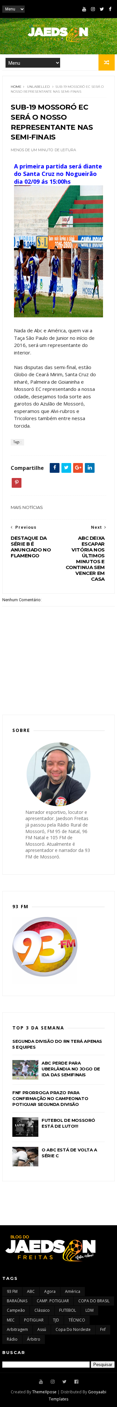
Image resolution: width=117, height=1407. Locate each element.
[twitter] (102, 9)
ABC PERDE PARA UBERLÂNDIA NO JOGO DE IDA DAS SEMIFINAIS (71, 1068)
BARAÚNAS (17, 1301)
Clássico (42, 1310)
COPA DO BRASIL (94, 1301)
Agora (50, 1291)
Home (16, 87)
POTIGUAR (34, 1320)
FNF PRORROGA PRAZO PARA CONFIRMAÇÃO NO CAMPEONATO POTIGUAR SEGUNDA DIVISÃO (50, 1098)
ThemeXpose (44, 1392)
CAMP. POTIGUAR (53, 1301)
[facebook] (110, 9)
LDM (89, 1310)
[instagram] (93, 9)
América (72, 1291)
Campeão (16, 1310)
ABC (31, 1291)
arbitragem (17, 1329)
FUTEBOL (67, 1310)
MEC (11, 1320)
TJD (56, 1320)
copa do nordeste (73, 1329)
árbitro (33, 1339)
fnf (103, 1329)
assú (41, 1329)
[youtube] (84, 9)
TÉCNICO (77, 1320)
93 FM (12, 1291)
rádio (12, 1339)
